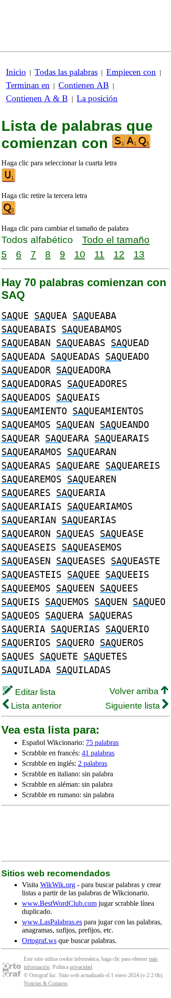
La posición (97, 98)
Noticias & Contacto (45, 983)
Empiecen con (131, 72)
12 (119, 254)
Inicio (16, 72)
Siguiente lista (133, 705)
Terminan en (28, 85)
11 (99, 254)
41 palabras (98, 753)
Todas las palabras (66, 72)
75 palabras (102, 742)
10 (79, 254)
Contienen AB (83, 85)
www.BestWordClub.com (59, 903)
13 (139, 254)
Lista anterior (35, 705)
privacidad (81, 967)
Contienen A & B (37, 98)
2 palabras (92, 763)
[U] (9, 180)
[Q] (9, 213)
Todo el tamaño (116, 239)
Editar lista (34, 692)
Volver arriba (135, 691)
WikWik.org (57, 885)
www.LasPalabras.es (52, 922)
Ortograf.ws (39, 940)
